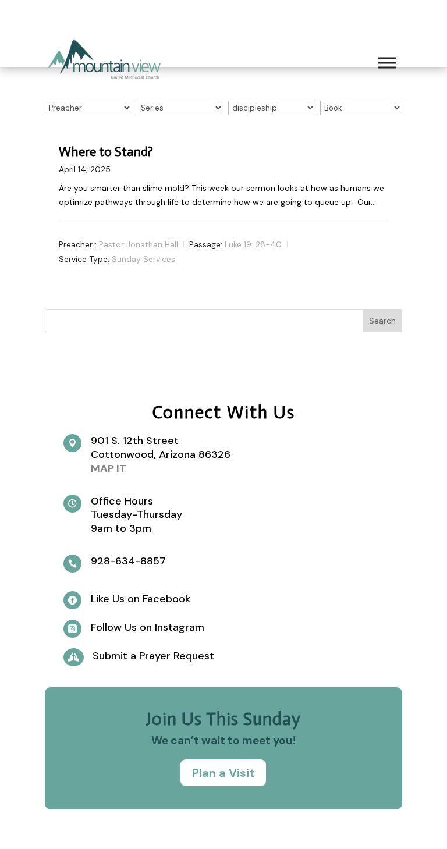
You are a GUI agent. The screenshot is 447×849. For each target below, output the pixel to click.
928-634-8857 (128, 561)
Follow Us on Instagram (147, 627)
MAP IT (108, 468)
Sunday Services (143, 258)
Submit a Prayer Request (153, 656)
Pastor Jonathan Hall (138, 244)
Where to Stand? (106, 151)
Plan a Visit (223, 772)
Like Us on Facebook (140, 599)
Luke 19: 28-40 (253, 244)
